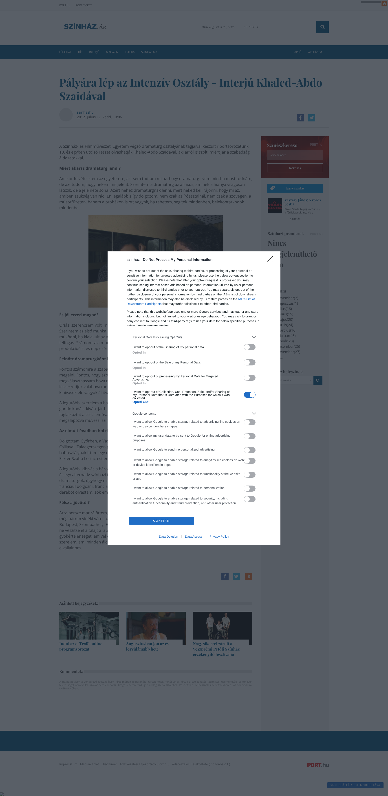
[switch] (250, 347)
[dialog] (194, 398)
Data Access (194, 536)
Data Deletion (168, 536)
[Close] (271, 260)
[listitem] (194, 337)
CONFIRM (161, 520)
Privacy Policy (219, 536)
